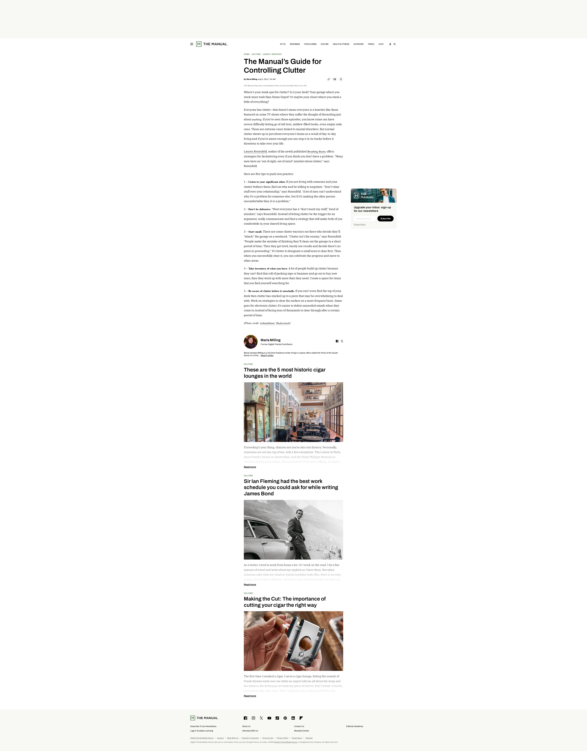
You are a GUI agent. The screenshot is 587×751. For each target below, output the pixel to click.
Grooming (295, 44)
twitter (342, 341)
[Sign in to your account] (390, 44)
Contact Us (299, 726)
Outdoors (358, 44)
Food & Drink (310, 44)
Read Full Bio (267, 355)
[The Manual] (211, 44)
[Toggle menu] (191, 44)
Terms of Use (267, 738)
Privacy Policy (359, 224)
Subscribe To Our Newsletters (203, 726)
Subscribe (385, 218)
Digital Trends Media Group (201, 738)
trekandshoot (267, 323)
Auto (381, 44)
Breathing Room (316, 151)
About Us (246, 726)
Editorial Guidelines (354, 726)
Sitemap (309, 738)
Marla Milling (252, 79)
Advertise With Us (250, 730)
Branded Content (301, 730)
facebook (337, 341)
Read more (250, 467)
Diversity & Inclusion (250, 738)
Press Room (297, 738)
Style (283, 44)
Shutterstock (283, 323)
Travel (371, 44)
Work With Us (232, 738)
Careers (220, 738)
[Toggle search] (394, 44)
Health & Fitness (341, 44)
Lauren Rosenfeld (255, 151)
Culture (325, 44)
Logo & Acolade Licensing (201, 730)
